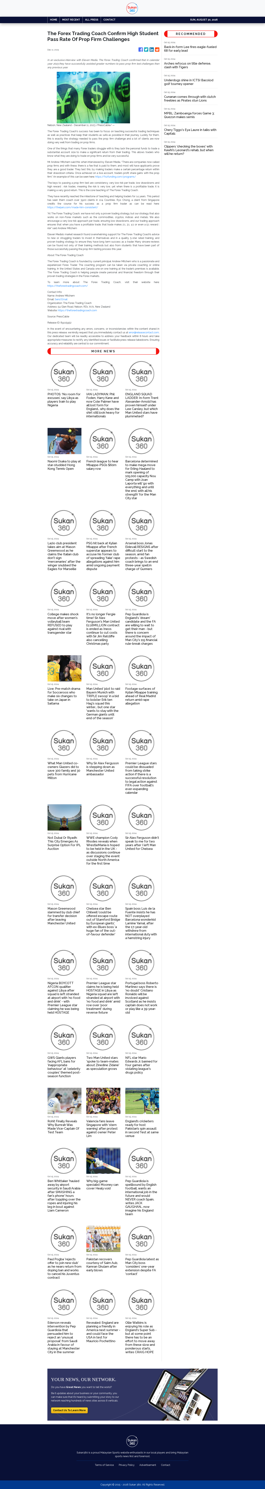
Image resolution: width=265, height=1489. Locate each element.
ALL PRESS (91, 19)
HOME (53, 19)
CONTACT (109, 19)
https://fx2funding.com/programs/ (115, 176)
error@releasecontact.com (144, 332)
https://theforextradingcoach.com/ (67, 285)
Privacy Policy (126, 1465)
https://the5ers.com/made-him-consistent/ (72, 207)
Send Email (61, 299)
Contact (165, 1465)
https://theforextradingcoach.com (77, 310)
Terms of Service (104, 1465)
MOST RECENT (71, 19)
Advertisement (147, 1465)
